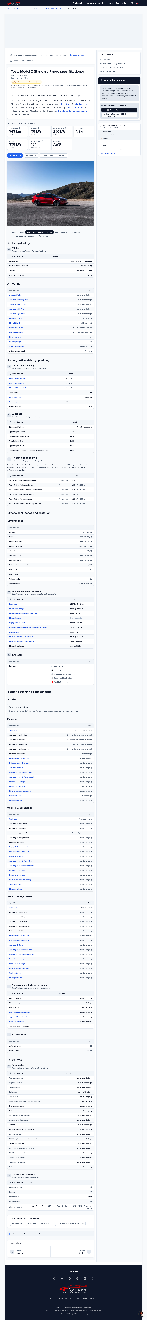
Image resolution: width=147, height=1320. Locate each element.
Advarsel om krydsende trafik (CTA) (22, 1148)
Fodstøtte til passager (17, 782)
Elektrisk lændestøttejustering (20, 791)
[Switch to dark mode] (131, 3)
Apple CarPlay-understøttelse (20, 1017)
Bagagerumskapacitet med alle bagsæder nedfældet (28, 627)
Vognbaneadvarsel (15, 1083)
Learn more (64, 480)
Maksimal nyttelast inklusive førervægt (23, 613)
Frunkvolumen (14, 632)
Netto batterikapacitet (17, 383)
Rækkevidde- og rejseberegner (42, 1223)
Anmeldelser (122, 3)
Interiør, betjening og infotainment (22, 236)
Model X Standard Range (55, 9)
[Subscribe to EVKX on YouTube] (61, 1278)
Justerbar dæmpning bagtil (18, 304)
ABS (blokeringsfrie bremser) (19, 1115)
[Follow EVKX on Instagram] (69, 1278)
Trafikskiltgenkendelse (17, 1162)
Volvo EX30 (106, 142)
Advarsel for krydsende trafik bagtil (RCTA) (24, 1101)
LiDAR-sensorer (14, 1201)
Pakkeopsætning (15, 397)
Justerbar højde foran (17, 309)
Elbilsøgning (78, 3)
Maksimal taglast (15, 618)
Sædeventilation (15, 796)
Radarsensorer (14, 1197)
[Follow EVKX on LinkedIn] (85, 1278)
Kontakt (77, 1298)
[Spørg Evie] (141, 1314)
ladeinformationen (75, 107)
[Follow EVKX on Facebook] (54, 1278)
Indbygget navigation (16, 1021)
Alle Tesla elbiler (109, 71)
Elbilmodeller (21, 9)
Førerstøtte (43, 236)
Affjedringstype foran (17, 346)
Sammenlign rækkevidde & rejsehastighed (116, 115)
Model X (39, 9)
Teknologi (93, 1298)
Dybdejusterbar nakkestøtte (19, 763)
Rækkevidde (16, 155)
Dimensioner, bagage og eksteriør (68, 232)
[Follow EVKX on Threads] (77, 1278)
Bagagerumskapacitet (17, 623)
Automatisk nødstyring (17, 1157)
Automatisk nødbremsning (18, 1120)
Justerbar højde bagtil (17, 314)
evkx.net (9, 9)
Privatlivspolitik (65, 1298)
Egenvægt (13, 604)
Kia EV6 (105, 138)
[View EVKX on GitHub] (92, 1278)
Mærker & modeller (96, 3)
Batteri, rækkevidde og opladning (39, 232)
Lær (109, 3)
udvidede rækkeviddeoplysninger (71, 111)
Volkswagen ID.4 (108, 135)
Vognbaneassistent (16, 1078)
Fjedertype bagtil (15, 342)
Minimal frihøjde (15, 323)
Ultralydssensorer (15, 1187)
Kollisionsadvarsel (15, 1134)
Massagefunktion (15, 800)
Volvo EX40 (107, 131)
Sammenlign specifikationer (121, 110)
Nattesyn (12, 1167)
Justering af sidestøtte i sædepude (21, 777)
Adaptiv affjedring (15, 295)
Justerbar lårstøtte (16, 768)
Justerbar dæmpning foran (18, 300)
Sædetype (13, 730)
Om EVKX (53, 1298)
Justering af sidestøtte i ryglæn (20, 772)
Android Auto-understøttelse (19, 1012)
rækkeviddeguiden (37, 467)
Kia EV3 (105, 145)
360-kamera (13, 1097)
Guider (84, 1298)
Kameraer (12, 1192)
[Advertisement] (71, 31)
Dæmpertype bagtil (16, 332)
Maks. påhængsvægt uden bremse (21, 641)
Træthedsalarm (14, 1087)
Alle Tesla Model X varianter (55, 155)
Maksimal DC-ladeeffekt (18, 388)
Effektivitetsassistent (17, 1153)
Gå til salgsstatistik (106, 153)
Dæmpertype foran (16, 328)
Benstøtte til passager (17, 786)
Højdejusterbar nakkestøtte (19, 758)
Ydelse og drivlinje (16, 232)
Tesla (31, 9)
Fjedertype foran (15, 337)
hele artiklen (64, 104)
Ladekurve (32, 155)
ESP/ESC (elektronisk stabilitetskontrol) (23, 1139)
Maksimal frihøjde (15, 318)
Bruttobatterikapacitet (17, 378)
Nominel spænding (15, 402)
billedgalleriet (80, 104)
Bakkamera (13, 1092)
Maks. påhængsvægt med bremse (21, 637)
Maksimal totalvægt (16, 609)
